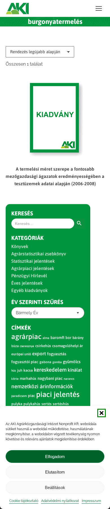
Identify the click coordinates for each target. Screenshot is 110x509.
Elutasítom (55, 472)
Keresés (22, 213)
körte (15, 378)
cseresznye (27, 346)
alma (46, 338)
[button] (101, 413)
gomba (57, 362)
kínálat (75, 370)
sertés (46, 404)
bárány (77, 338)
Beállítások (55, 487)
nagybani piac (50, 378)
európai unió (21, 354)
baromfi (57, 337)
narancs (69, 378)
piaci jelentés (58, 394)
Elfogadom (55, 456)
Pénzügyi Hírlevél (29, 275)
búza (15, 346)
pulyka (16, 404)
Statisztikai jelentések (33, 261)
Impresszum (91, 501)
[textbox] (27, 313)
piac (31, 396)
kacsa (28, 370)
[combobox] (47, 312)
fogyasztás (56, 354)
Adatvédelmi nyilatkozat (60, 501)
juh (19, 370)
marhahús (28, 378)
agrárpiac (26, 336)
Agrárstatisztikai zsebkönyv (38, 253)
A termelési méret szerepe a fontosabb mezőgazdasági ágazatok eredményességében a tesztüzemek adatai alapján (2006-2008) (55, 176)
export (39, 353)
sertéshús (61, 404)
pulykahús (31, 404)
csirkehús (43, 346)
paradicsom (19, 396)
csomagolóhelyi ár (67, 346)
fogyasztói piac (24, 362)
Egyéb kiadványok (29, 290)
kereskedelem (50, 370)
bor (68, 337)
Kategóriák (27, 238)
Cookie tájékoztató (23, 501)
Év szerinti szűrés (37, 302)
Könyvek (19, 246)
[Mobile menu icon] (98, 8)
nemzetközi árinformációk (42, 386)
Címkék (21, 327)
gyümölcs (71, 361)
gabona (45, 362)
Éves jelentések (27, 282)
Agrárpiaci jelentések (32, 268)
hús (13, 370)
